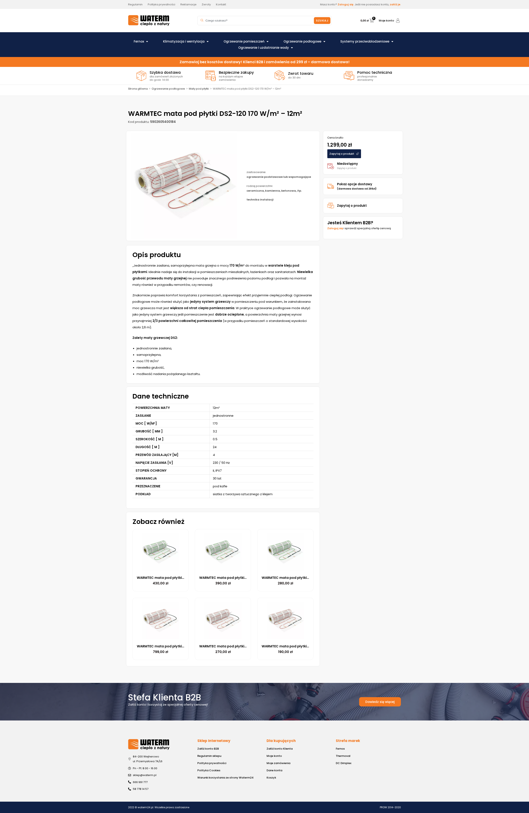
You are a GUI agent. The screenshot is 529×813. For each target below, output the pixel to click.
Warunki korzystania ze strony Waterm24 (225, 778)
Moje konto (386, 21)
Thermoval (343, 756)
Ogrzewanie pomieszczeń (244, 41)
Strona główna (138, 89)
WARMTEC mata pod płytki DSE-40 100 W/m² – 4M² (180, 577)
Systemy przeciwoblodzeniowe (364, 41)
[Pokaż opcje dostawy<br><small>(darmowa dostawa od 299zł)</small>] (330, 186)
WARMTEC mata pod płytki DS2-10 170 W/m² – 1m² (304, 646)
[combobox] (256, 20)
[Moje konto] (398, 20)
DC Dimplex (343, 763)
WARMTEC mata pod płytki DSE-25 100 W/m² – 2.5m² (306, 577)
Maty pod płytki (199, 89)
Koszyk (271, 778)
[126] (184, 186)
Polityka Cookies (208, 770)
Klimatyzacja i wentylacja (184, 41)
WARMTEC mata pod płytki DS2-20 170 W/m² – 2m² (242, 646)
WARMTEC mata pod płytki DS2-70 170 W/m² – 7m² (180, 646)
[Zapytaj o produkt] (330, 205)
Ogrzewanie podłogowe (302, 41)
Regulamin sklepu (209, 756)
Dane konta (274, 770)
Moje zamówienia (278, 763)
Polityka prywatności (211, 763)
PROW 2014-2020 (390, 807)
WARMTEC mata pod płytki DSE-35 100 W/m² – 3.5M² (243, 577)
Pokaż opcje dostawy (356, 186)
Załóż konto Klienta (280, 749)
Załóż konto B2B (208, 749)
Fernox (139, 41)
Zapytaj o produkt (352, 205)
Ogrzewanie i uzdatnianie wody (263, 47)
